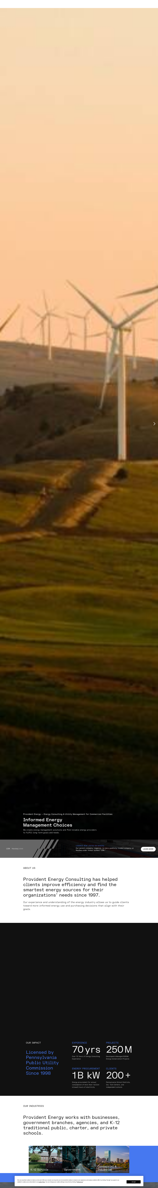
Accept (134, 1182)
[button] (154, 424)
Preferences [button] (80, 1182)
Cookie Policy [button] (41, 1182)
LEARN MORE (148, 849)
